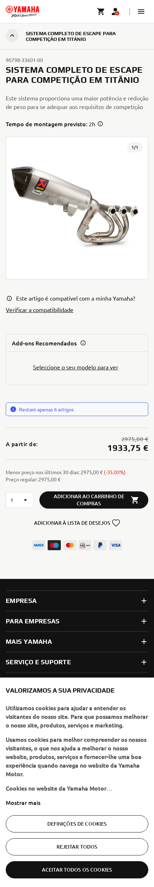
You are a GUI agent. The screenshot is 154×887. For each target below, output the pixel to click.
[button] (141, 11)
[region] (77, 782)
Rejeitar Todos (77, 846)
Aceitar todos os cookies (77, 869)
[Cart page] (101, 11)
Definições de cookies (77, 823)
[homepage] (22, 11)
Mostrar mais (23, 802)
